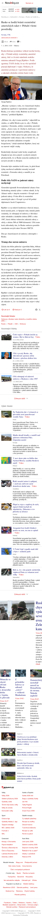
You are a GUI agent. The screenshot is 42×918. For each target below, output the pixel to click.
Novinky (3, 35)
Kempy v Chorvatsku (9, 841)
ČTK (8, 35)
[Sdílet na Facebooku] (36, 310)
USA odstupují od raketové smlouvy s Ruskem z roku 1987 (25, 377)
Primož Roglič (27, 808)
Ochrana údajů (33, 905)
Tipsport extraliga (7, 824)
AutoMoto (16, 489)
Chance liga (6, 818)
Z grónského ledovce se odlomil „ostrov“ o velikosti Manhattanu (20, 687)
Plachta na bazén (29, 873)
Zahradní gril (26, 880)
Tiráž (34, 902)
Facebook (7, 902)
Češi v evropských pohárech (20, 869)
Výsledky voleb (7, 801)
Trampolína (12, 877)
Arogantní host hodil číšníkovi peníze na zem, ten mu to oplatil (25, 529)
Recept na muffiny (28, 821)
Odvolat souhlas (11, 907)
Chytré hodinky (29, 891)
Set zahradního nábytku (12, 880)
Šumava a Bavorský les (10, 847)
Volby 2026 (5, 795)
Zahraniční (16, 577)
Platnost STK (26, 857)
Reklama (22, 902)
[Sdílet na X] (40, 310)
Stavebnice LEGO (9, 887)
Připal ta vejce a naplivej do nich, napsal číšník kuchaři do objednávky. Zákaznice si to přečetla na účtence (26, 508)
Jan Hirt (24, 801)
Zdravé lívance (27, 824)
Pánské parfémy (20, 894)
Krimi (14, 419)
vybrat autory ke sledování (9, 38)
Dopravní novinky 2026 (30, 847)
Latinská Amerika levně (9, 854)
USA (16, 324)
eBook (6, 42)
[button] (21, 88)
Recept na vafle (27, 831)
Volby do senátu (7, 808)
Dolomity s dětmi (7, 857)
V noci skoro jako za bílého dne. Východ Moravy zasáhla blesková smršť (26, 460)
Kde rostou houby (15, 866)
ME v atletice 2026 (8, 828)
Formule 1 (5, 831)
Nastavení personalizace (27, 907)
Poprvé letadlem (7, 844)
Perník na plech (27, 834)
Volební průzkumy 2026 (10, 798)
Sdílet (14, 42)
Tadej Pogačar (27, 805)
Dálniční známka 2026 (29, 844)
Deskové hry (10, 891)
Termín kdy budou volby (10, 805)
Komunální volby (7, 811)
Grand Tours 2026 (28, 811)
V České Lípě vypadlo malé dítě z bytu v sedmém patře (25, 550)
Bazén (19, 873)
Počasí (15, 466)
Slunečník (20, 877)
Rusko (3, 324)
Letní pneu (33, 887)
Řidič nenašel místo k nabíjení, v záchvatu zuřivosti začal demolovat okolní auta (25, 483)
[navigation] (2, 3)
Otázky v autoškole (28, 854)
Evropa (15, 442)
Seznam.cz (29, 3)
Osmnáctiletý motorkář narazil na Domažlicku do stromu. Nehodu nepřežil (36, 688)
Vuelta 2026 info (27, 795)
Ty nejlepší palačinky (29, 818)
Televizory (19, 891)
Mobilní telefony (28, 884)
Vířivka (34, 880)
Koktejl (15, 514)
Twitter (14, 902)
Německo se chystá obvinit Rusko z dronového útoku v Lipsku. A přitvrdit (5, 688)
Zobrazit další (19, 398)
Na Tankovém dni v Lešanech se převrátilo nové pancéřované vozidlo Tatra (25, 414)
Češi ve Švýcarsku (8, 851)
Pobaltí (10, 324)
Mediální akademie (9, 905)
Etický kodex (21, 905)
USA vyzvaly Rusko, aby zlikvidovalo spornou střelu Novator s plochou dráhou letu (25, 355)
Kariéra (28, 902)
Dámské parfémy (22, 887)
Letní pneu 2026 (27, 841)
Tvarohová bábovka (29, 828)
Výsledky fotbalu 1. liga (9, 821)
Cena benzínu (27, 866)
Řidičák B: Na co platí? (30, 851)
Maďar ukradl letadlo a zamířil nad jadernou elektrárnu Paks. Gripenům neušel (26, 437)
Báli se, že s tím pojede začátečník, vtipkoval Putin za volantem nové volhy (26, 572)
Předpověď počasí (31, 862)
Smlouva (23, 324)
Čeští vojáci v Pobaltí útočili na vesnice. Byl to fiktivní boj (25, 335)
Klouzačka (29, 877)
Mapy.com (19, 862)
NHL (3, 834)
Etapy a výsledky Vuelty (30, 798)
